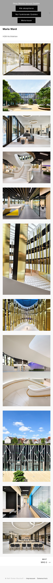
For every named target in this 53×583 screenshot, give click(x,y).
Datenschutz (42, 578)
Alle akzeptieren (26, 8)
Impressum (30, 578)
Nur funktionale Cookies (26, 14)
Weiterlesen (26, 20)
